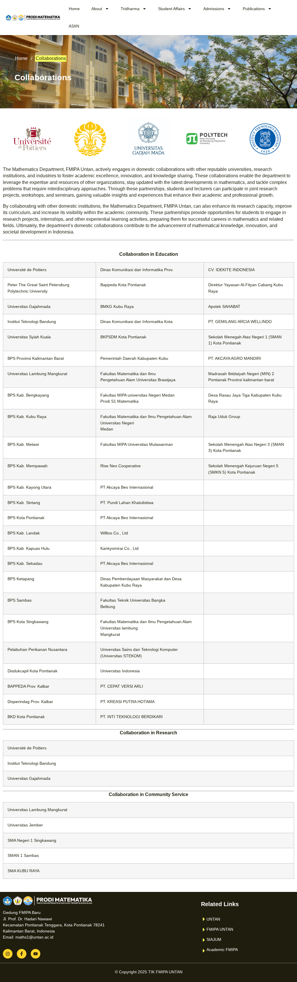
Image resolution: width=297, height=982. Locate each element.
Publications (254, 8)
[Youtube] (35, 954)
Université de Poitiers (27, 269)
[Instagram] (7, 954)
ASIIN (74, 26)
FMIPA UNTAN (220, 929)
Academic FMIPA (222, 949)
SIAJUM (214, 939)
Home (74, 8)
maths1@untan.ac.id (34, 937)
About (96, 8)
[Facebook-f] (21, 954)
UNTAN (213, 919)
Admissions (213, 8)
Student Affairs (171, 8)
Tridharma (130, 8)
